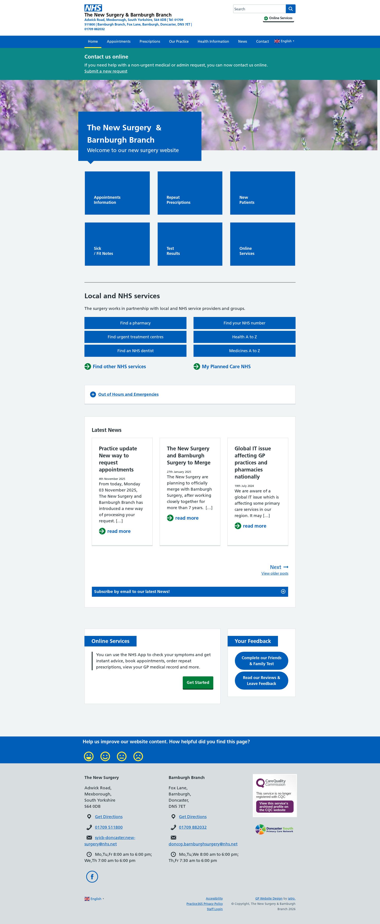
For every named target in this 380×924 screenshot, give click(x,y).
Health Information (213, 41)
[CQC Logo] (271, 786)
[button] (190, 394)
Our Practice (179, 41)
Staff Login (215, 909)
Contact (262, 41)
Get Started (198, 682)
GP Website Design (269, 898)
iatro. (292, 898)
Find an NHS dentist (135, 350)
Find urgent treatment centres (135, 336)
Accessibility (214, 898)
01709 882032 (193, 827)
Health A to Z (244, 336)
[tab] (190, 592)
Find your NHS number (244, 323)
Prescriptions (150, 41)
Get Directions (108, 816)
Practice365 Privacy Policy (204, 904)
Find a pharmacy (135, 323)
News (242, 41)
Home (93, 41)
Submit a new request (105, 71)
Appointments (118, 41)
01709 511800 (109, 827)
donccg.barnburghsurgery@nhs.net (203, 844)
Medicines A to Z (244, 350)
